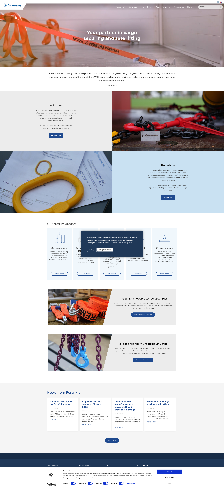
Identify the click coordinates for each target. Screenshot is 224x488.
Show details (131, 483)
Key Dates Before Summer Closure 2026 (92, 404)
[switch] (90, 483)
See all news (112, 440)
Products (120, 7)
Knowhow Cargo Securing (143, 314)
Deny (169, 483)
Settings (92, 250)
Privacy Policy (127, 243)
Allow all (169, 472)
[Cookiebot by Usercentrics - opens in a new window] (51, 484)
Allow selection (169, 477)
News (189, 7)
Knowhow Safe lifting (143, 360)
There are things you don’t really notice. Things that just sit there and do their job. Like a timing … (62, 414)
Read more (112, 85)
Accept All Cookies (105, 250)
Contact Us (179, 7)
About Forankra (163, 7)
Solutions (133, 7)
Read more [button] (56, 135)
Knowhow (146, 7)
